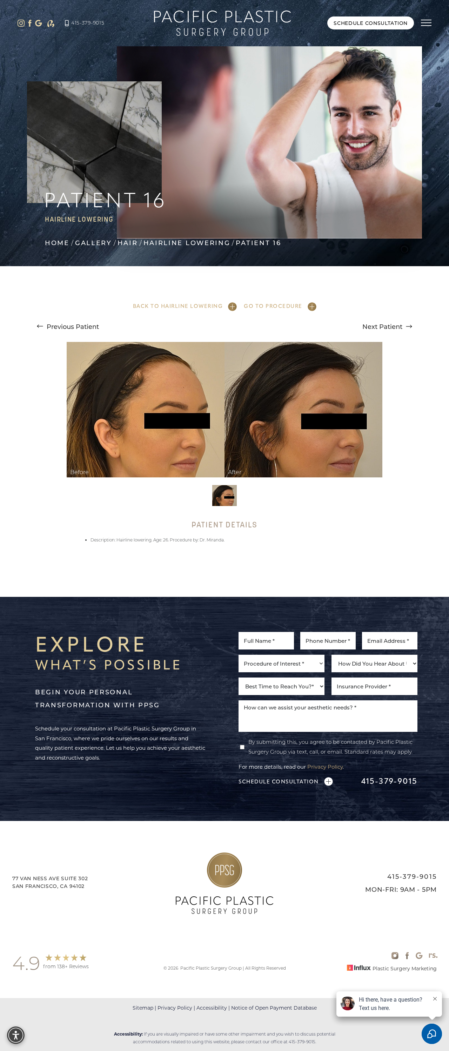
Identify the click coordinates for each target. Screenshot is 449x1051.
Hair (128, 243)
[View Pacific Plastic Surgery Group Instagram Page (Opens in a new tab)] (21, 23)
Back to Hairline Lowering (178, 306)
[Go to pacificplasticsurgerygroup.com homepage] (222, 23)
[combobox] (281, 663)
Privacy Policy (325, 766)
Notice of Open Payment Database (274, 1007)
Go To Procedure (273, 306)
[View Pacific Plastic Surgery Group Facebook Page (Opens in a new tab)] (29, 23)
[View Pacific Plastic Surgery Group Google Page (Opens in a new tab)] (38, 23)
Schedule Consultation (371, 23)
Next (382, 326)
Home (57, 243)
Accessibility (211, 1007)
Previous (72, 326)
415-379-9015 (87, 23)
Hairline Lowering (186, 243)
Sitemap (143, 1007)
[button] (426, 23)
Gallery (93, 243)
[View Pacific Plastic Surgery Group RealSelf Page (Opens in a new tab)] (51, 23)
